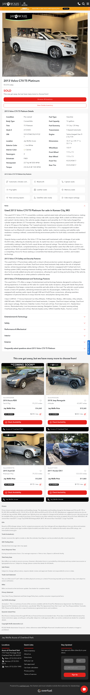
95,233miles (37, 403)
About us (27, 654)
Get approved (29, 664)
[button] (79, 4)
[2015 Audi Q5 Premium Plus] (22, 449)
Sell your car (28, 661)
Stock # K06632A (53, 397)
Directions (28, 657)
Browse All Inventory (45, 99)
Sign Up (75, 675)
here (36, 596)
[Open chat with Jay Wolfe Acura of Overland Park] (84, 689)
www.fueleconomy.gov (9, 530)
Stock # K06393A (8, 397)
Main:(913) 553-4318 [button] (13, 658)
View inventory (29, 651)
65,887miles (82, 403)
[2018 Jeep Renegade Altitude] (67, 379)
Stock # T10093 (52, 468)
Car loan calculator (31, 668)
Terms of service (30, 674)
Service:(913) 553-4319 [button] (10, 663)
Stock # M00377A (8, 468)
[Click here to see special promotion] (45, 9)
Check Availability (14, 422)
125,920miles (81, 474)
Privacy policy (29, 671)
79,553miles (37, 474)
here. (62, 596)
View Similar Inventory (45, 105)
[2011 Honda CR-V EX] (67, 449)
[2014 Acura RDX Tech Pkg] (22, 379)
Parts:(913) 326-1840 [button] (13, 667)
